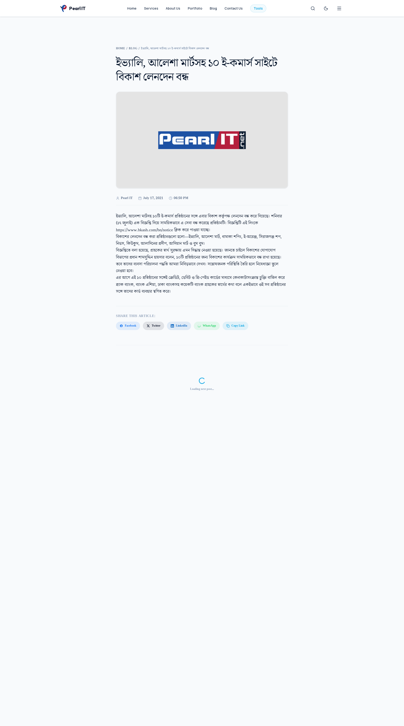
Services (151, 8)
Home (132, 8)
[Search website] (312, 8)
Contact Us (233, 8)
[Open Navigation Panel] (339, 8)
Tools (258, 8)
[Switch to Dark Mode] (326, 8)
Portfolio (195, 8)
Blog (213, 8)
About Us (173, 8)
